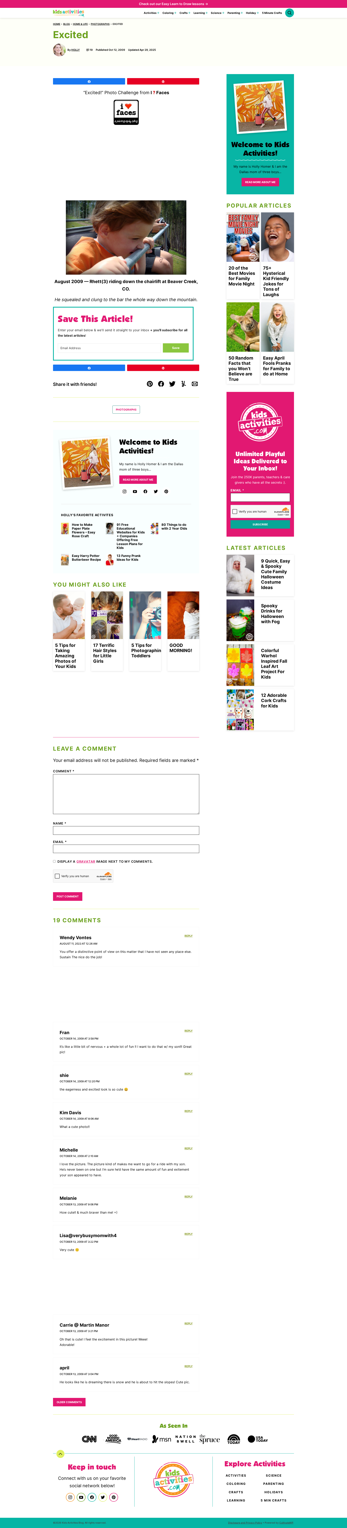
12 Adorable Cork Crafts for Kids (274, 700)
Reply (189, 935)
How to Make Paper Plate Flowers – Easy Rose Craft (83, 530)
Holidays (273, 1492)
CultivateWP (286, 1522)
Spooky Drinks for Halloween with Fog (272, 613)
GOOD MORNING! (180, 648)
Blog (66, 23)
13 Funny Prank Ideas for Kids (129, 558)
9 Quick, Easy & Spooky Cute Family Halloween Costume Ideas (275, 574)
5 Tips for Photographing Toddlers (147, 650)
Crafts (184, 12)
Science (216, 12)
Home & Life (80, 23)
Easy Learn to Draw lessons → (185, 4)
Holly (75, 49)
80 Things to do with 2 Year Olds (174, 526)
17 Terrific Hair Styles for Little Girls (104, 653)
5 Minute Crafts (272, 12)
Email (60, 842)
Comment (64, 771)
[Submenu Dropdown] (158, 13)
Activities (150, 12)
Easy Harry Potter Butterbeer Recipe (86, 558)
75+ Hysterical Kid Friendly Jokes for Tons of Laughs (276, 281)
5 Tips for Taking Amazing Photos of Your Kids (65, 656)
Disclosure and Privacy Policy (245, 1522)
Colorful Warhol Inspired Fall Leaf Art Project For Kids (274, 664)
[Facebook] (145, 491)
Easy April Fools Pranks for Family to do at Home (277, 365)
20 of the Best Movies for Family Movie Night (242, 275)
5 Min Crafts (274, 1500)
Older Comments (69, 1402)
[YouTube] (135, 491)
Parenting (234, 12)
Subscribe (260, 524)
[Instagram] (124, 491)
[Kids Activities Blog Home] (69, 13)
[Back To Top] (60, 1454)
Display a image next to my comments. (105, 861)
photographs (100, 23)
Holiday (251, 12)
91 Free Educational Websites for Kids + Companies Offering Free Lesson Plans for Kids (131, 536)
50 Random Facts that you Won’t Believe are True (241, 368)
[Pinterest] (166, 491)
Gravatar (86, 861)
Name (59, 823)
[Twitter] (155, 491)
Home (56, 23)
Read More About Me (138, 479)
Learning (199, 12)
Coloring (168, 12)
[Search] (289, 12)
